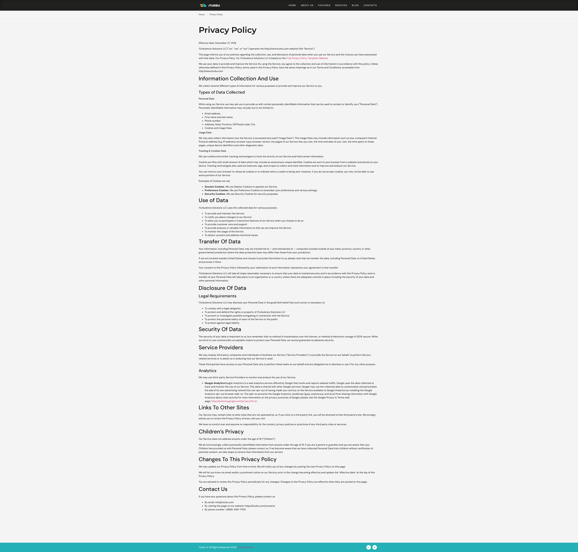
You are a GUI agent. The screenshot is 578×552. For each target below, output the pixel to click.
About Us (307, 5)
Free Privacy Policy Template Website (307, 58)
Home (292, 5)
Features (324, 5)
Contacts (370, 5)
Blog (355, 5)
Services (341, 5)
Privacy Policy (245, 547)
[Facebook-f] (368, 547)
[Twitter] (374, 547)
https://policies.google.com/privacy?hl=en (234, 401)
